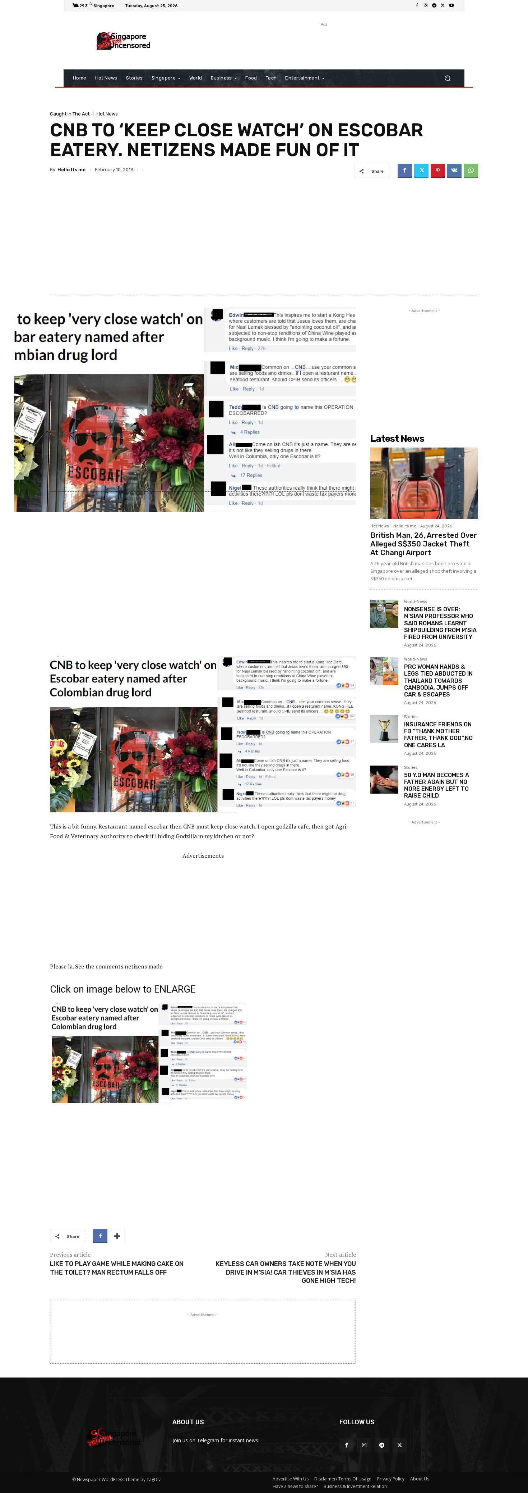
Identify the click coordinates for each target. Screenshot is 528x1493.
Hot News (107, 114)
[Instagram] (425, 5)
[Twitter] (443, 5)
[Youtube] (451, 5)
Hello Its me (71, 169)
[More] (117, 1236)
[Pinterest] (438, 171)
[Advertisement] (323, 44)
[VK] (454, 171)
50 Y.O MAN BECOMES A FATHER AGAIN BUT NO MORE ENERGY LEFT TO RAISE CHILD (436, 785)
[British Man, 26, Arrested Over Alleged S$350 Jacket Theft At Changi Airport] (424, 483)
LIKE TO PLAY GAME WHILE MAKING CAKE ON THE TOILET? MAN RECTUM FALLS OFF (117, 1268)
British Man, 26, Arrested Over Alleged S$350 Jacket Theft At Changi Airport (423, 544)
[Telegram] (434, 5)
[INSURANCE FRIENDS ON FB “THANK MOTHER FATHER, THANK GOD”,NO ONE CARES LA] (384, 729)
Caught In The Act (69, 114)
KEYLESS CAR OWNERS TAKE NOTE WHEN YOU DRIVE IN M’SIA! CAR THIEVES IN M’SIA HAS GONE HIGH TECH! (286, 1272)
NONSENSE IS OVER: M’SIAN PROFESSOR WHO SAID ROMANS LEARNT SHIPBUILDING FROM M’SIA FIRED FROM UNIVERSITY (440, 623)
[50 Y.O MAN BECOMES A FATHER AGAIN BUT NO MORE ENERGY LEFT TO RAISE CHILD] (384, 780)
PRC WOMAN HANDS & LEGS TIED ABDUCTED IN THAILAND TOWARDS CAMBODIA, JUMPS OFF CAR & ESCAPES (438, 680)
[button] (447, 78)
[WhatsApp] (471, 171)
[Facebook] (417, 5)
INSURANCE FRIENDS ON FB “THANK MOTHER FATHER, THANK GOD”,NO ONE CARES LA (438, 735)
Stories (410, 717)
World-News (415, 602)
